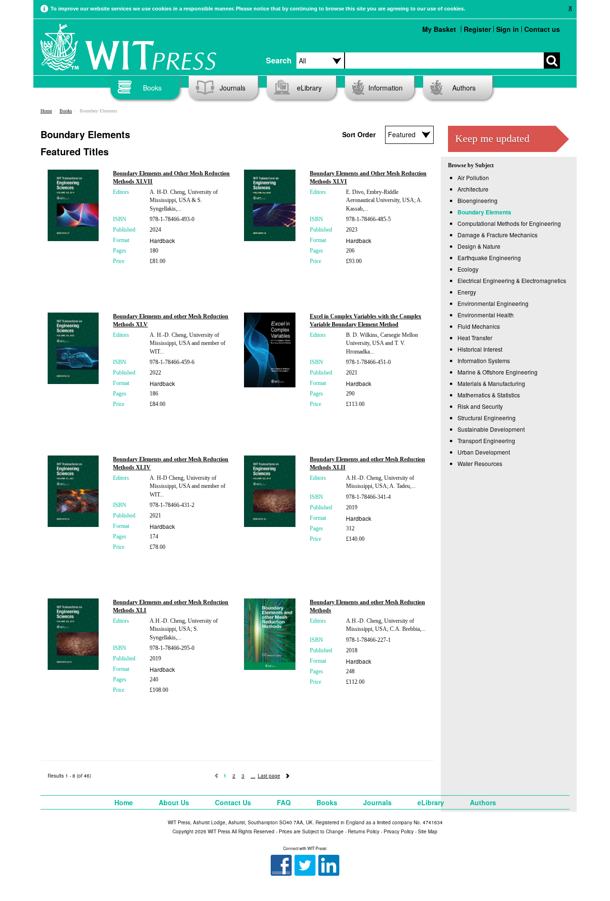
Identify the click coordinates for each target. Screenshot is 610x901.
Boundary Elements (484, 212)
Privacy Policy (399, 831)
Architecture (473, 189)
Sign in (507, 29)
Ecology (468, 269)
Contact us (542, 29)
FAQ (284, 802)
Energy (467, 292)
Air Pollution (473, 177)
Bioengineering (478, 200)
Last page (269, 775)
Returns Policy (363, 831)
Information (385, 87)
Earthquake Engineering (489, 257)
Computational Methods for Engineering (509, 223)
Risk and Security (480, 406)
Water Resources (480, 463)
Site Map (427, 831)
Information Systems (484, 360)
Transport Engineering (486, 440)
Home (46, 110)
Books (152, 87)
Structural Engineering (487, 418)
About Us (174, 802)
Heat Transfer (475, 338)
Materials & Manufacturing (491, 383)
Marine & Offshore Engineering (498, 372)
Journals (232, 87)
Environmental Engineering (493, 303)
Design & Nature (479, 246)
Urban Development (484, 452)
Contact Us (233, 802)
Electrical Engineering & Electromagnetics (512, 280)
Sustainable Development (491, 429)
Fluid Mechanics (479, 326)
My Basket (439, 29)
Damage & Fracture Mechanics (498, 235)
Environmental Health (486, 315)
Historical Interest (480, 349)
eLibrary (309, 87)
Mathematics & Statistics (489, 395)
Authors (464, 87)
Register (477, 29)
